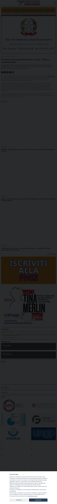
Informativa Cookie (32, 496)
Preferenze (18, 500)
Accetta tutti (38, 500)
